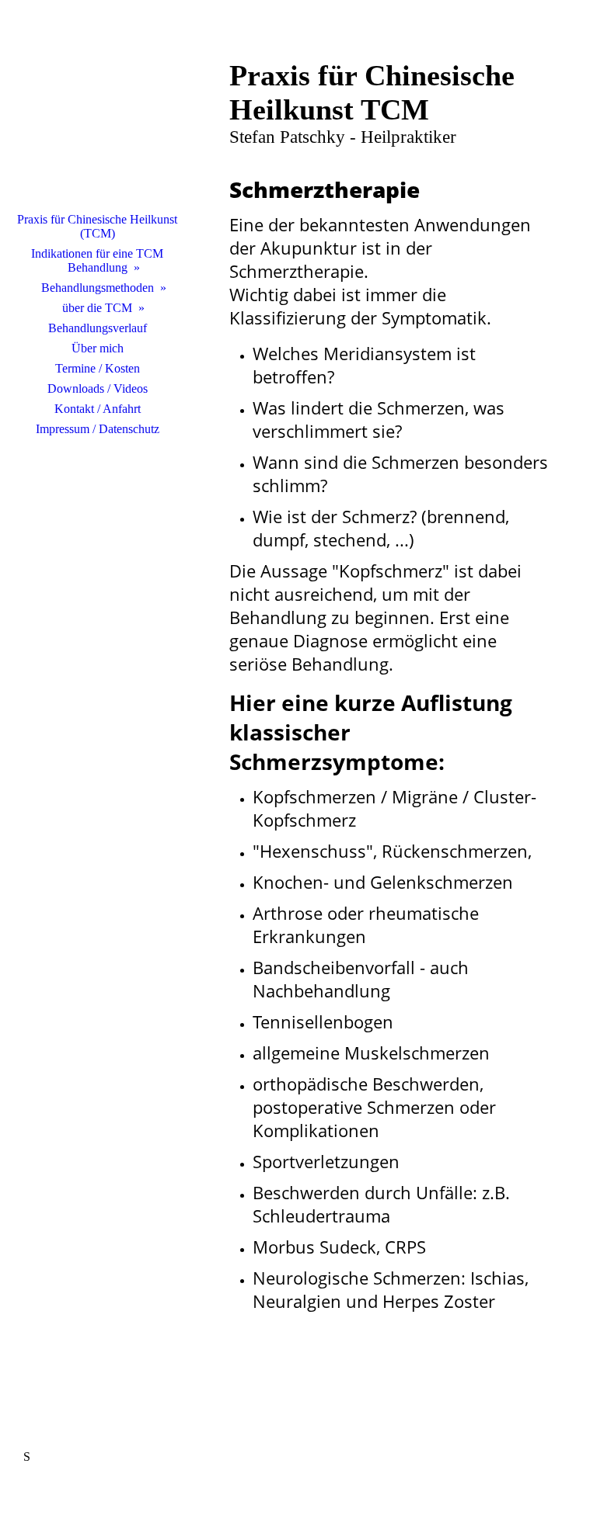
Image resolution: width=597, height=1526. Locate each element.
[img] (97, 112)
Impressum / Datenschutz (97, 428)
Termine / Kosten (97, 368)
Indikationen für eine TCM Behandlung (97, 260)
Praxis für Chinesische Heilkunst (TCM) (97, 226)
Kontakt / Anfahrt (97, 408)
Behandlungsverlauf (97, 328)
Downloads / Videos (97, 388)
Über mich (98, 348)
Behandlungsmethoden (97, 287)
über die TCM (97, 307)
